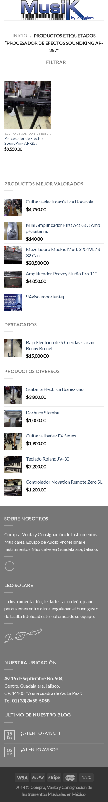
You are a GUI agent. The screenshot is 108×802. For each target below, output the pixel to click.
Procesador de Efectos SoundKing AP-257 (23, 141)
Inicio (19, 35)
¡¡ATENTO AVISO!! (38, 749)
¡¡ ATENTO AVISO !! (39, 733)
